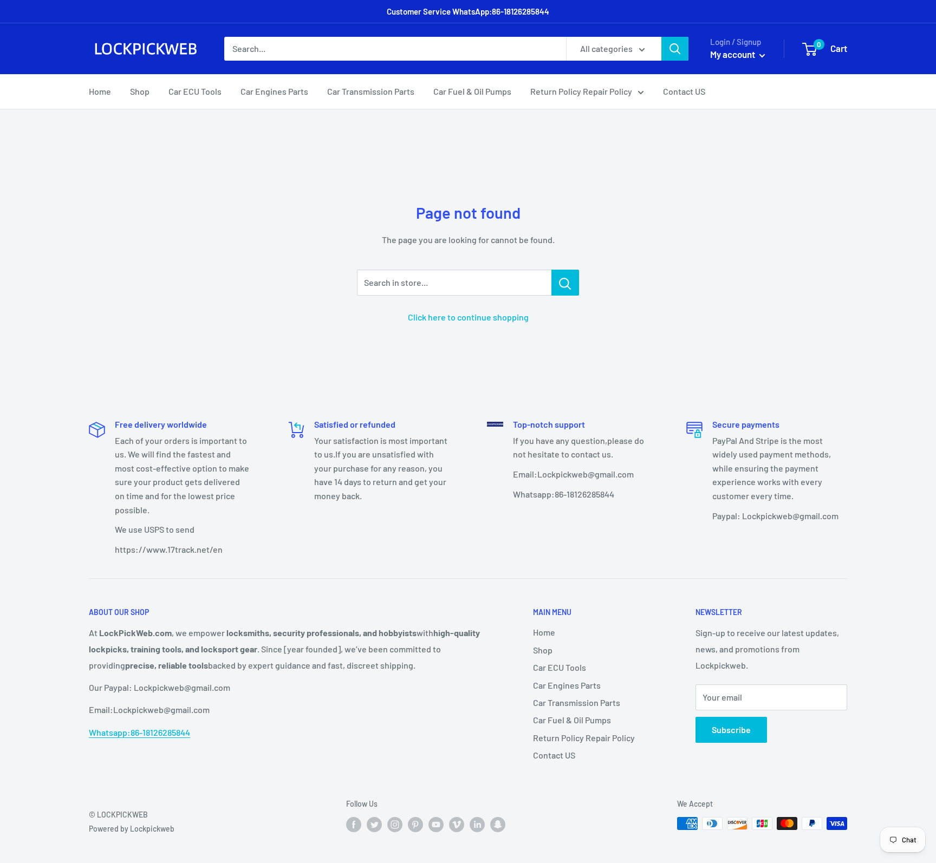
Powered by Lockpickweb (131, 828)
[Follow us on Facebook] (353, 824)
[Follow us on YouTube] (436, 824)
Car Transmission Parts (370, 91)
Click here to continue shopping (468, 317)
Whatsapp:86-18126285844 (139, 732)
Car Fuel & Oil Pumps (472, 91)
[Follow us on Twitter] (374, 824)
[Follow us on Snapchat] (497, 824)
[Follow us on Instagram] (394, 824)
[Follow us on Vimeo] (456, 824)
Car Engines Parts (274, 91)
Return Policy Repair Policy (581, 91)
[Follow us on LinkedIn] (477, 824)
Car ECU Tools (195, 91)
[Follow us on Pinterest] (415, 824)
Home (100, 91)
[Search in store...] (565, 283)
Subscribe (731, 729)
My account (733, 54)
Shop (140, 91)
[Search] (674, 49)
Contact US (684, 91)
